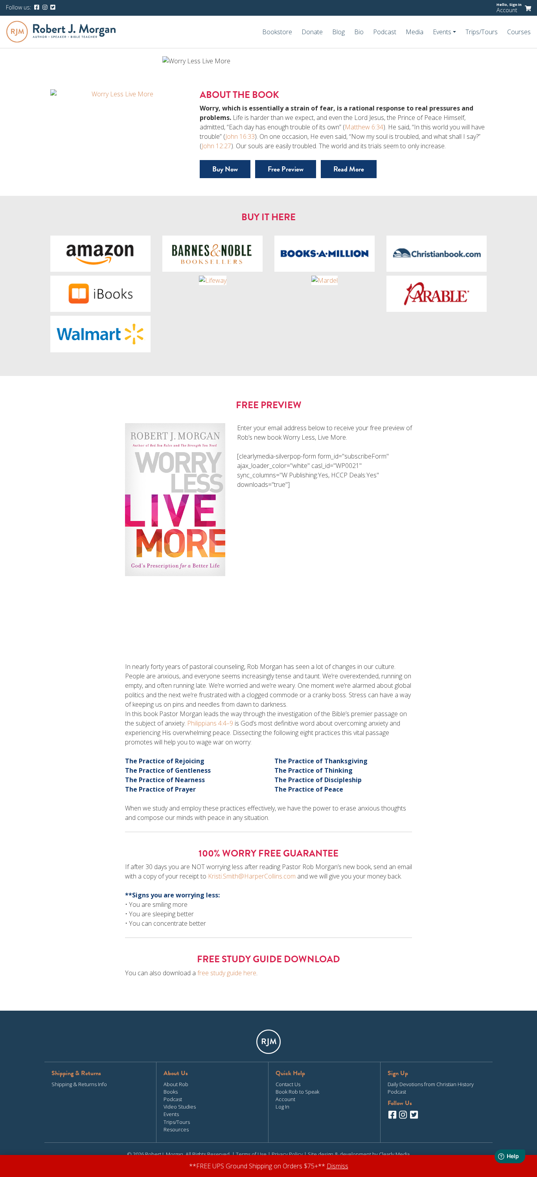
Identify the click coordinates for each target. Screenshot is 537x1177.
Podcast (384, 32)
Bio (359, 32)
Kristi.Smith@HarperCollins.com (252, 876)
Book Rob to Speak (297, 1091)
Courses (519, 32)
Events (171, 1114)
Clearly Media (394, 1154)
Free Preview (285, 169)
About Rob (176, 1084)
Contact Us (288, 1084)
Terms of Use (251, 1154)
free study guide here (226, 973)
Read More (348, 169)
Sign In (515, 4)
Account (507, 10)
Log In (282, 1106)
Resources (176, 1129)
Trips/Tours (481, 32)
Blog (338, 32)
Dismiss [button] (337, 1166)
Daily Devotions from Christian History (431, 1084)
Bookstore (277, 32)
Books (171, 1091)
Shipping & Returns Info (79, 1084)
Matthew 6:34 (364, 127)
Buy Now (225, 169)
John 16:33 (240, 136)
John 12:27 (216, 146)
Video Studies (180, 1106)
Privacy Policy (287, 1154)
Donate (312, 32)
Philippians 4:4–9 (210, 723)
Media (414, 32)
